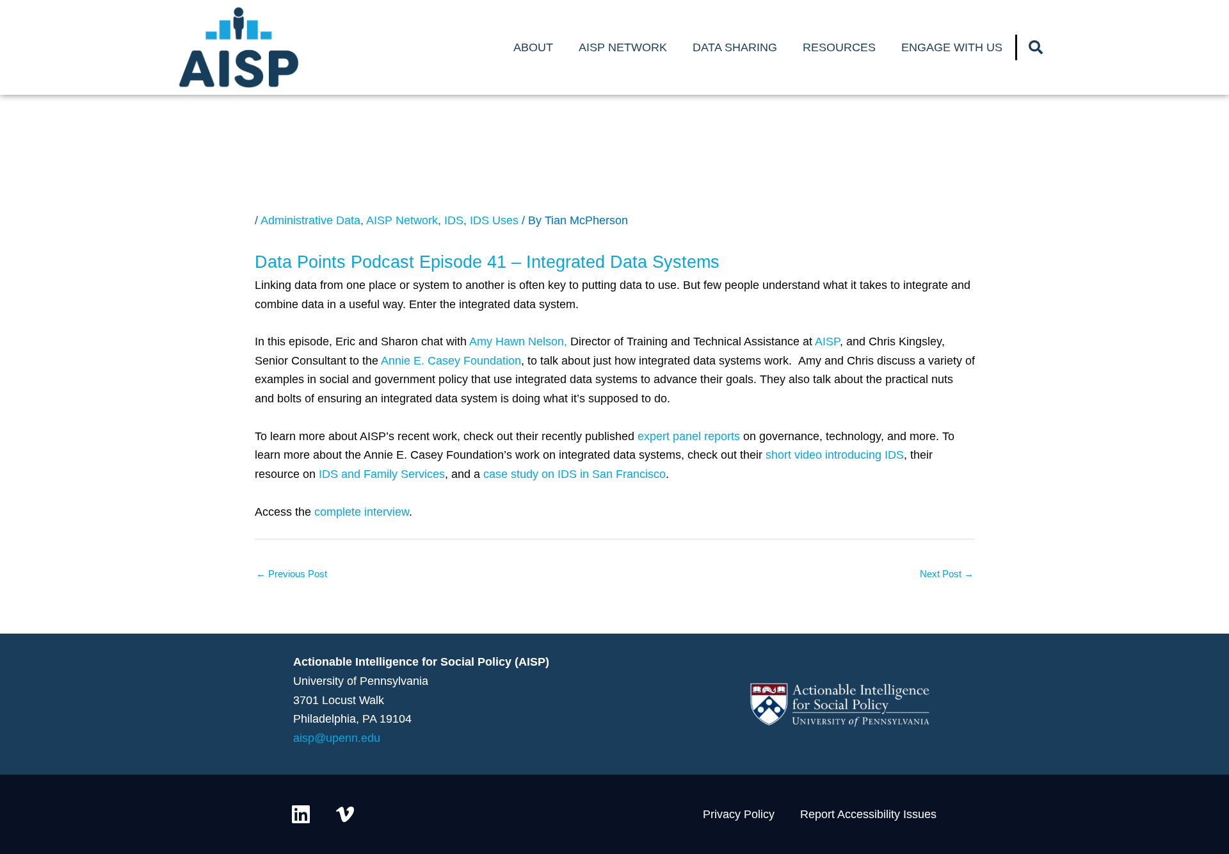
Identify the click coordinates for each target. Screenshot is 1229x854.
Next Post (947, 573)
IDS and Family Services (382, 474)
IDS (453, 220)
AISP (827, 341)
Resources (839, 47)
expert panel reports (689, 436)
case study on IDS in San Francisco (574, 474)
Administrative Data (310, 220)
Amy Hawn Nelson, (518, 341)
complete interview (361, 511)
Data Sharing (735, 47)
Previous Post (291, 573)
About (533, 47)
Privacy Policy (739, 814)
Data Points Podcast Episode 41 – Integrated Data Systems (487, 262)
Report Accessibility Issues (868, 814)
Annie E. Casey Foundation (451, 360)
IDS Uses (494, 220)
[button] (1035, 47)
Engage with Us (951, 47)
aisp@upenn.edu (336, 738)
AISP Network (623, 47)
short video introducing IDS (835, 454)
